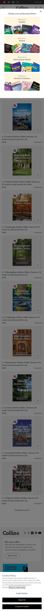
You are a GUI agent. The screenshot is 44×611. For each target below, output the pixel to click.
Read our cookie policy (17, 587)
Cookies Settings (22, 593)
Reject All (22, 600)
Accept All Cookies (22, 607)
